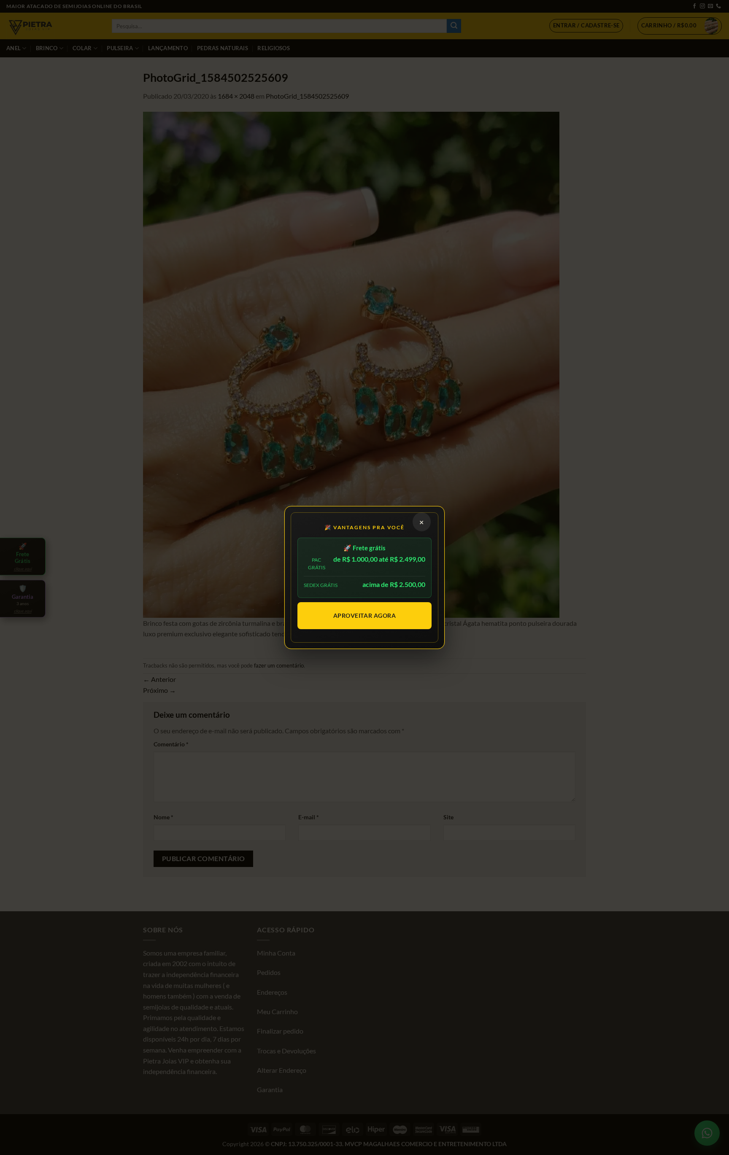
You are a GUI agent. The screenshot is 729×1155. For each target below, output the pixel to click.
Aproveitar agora (364, 615)
